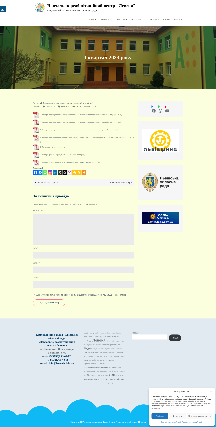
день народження (107, 360)
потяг (116, 371)
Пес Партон (88, 345)
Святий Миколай (91, 352)
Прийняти (160, 416)
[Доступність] (3, 9)
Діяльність (104, 19)
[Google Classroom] (74, 172)
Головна (90, 19)
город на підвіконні (91, 360)
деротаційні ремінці (90, 364)
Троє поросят (88, 356)
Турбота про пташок (101, 356)
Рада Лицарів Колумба (111, 345)
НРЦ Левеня (95, 340)
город (122, 356)
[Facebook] (35, 172)
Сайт (35, 277)
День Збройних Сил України (95, 336)
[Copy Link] (79, 172)
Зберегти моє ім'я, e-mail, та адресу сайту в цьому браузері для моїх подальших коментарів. (81, 295)
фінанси (86, 383)
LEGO (86, 332)
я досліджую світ (112, 383)
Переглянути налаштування (199, 416)
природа (122, 371)
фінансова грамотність (98, 383)
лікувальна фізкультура (91, 371)
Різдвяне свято (110, 349)
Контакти (178, 19)
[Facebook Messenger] (40, 172)
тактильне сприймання (92, 379)
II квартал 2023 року (120, 182)
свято (113, 374)
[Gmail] (69, 172)
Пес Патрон (97, 345)
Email (36, 263)
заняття (101, 363)
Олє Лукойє (110, 341)
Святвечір (119, 349)
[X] (60, 172)
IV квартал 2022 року (47, 182)
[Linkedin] (55, 172)
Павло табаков (120, 341)
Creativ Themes (138, 422)
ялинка (121, 383)
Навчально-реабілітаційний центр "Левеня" (91, 5)
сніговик (121, 375)
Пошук (135, 332)
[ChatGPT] (64, 172)
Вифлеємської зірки (114, 333)
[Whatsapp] (45, 172)
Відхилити (177, 416)
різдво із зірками (102, 375)
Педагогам (120, 19)
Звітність (65, 106)
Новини (166, 19)
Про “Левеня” (137, 19)
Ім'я (35, 248)
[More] (84, 172)
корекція (114, 367)
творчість (104, 379)
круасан (120, 367)
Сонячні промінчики (107, 352)
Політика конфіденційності (171, 422)
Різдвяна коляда (98, 349)
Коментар (38, 210)
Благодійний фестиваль (98, 333)
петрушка (103, 371)
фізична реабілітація (117, 379)
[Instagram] (50, 172)
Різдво (88, 348)
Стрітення (119, 352)
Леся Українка (113, 336)
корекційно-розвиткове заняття (97, 367)
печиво (110, 371)
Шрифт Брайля (114, 356)
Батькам (153, 19)
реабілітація (90, 375)
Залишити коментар (85, 106)
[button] (211, 391)
